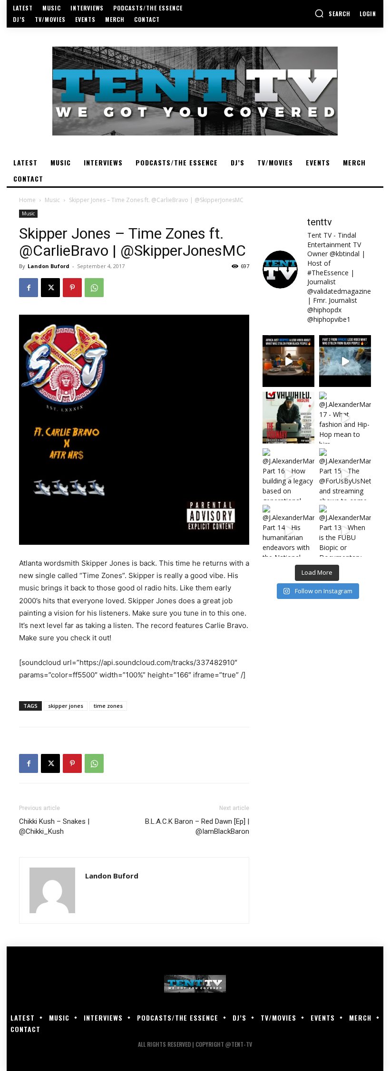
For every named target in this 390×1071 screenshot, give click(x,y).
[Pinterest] (72, 287)
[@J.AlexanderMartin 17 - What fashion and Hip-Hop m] (345, 418)
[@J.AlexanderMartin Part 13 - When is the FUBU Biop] (345, 531)
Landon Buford (48, 266)
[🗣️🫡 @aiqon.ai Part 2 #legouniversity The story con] (345, 361)
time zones (108, 705)
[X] (50, 287)
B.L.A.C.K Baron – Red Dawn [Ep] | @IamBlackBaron (197, 826)
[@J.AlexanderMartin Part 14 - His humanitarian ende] (288, 531)
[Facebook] (28, 287)
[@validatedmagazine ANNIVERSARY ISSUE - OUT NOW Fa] (288, 418)
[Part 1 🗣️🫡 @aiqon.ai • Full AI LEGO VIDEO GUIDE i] (288, 361)
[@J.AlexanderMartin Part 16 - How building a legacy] (288, 474)
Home (27, 200)
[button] (332, 13)
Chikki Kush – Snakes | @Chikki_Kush (54, 826)
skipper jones (65, 705)
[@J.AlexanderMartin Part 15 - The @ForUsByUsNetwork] (345, 474)
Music (52, 200)
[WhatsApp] (94, 287)
